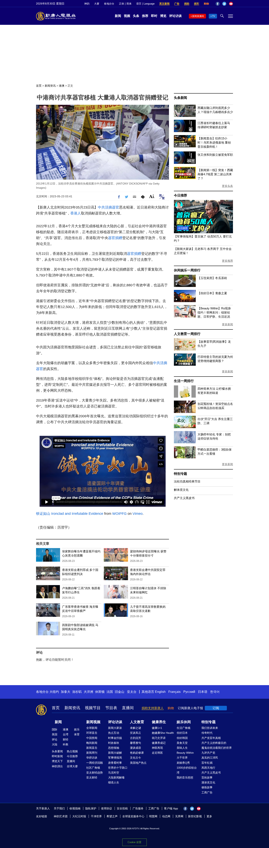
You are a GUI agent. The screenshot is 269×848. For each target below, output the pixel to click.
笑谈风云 (135, 732)
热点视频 (72, 751)
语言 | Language (145, 3)
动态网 (166, 816)
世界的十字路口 (117, 767)
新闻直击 (91, 747)
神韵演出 (57, 766)
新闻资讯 (50, 85)
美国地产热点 (138, 762)
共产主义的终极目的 (213, 742)
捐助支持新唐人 (153, 708)
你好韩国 (182, 737)
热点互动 (113, 732)
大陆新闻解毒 (116, 777)
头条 (136, 16)
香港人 (75, 213)
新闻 (118, 16)
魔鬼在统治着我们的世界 (216, 747)
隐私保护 (90, 808)
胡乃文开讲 (159, 737)
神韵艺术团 (61, 816)
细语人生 (113, 782)
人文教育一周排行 (187, 334)
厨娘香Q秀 (183, 762)
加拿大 (65, 691)
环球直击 (91, 732)
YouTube (231, 4)
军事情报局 (115, 757)
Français (174, 691)
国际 (54, 729)
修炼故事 (206, 787)
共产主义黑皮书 (184, 498)
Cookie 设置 (134, 842)
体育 (77, 734)
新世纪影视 (195, 816)
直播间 (128, 708)
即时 (154, 16)
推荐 (145, 16)
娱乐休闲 (184, 722)
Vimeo (138, 514)
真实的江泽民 (209, 757)
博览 (163, 16)
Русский (189, 691)
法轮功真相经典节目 (187, 481)
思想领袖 (113, 747)
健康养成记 (159, 742)
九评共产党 (208, 752)
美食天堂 (182, 742)
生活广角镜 (183, 727)
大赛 (96, 3)
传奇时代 (206, 732)
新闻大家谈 (115, 727)
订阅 (216, 708)
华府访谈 (91, 757)
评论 (54, 739)
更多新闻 (227, 324)
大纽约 (54, 691)
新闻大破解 (115, 752)
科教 (65, 744)
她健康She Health (163, 732)
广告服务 (138, 808)
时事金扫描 (115, 737)
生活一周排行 (184, 381)
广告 (176, 3)
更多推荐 (227, 260)
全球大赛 (72, 766)
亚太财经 (91, 777)
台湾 (65, 734)
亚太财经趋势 (94, 772)
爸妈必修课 (137, 752)
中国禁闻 (91, 737)
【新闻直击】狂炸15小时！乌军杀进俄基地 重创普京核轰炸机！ (214, 142)
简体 (129, 3)
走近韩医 (157, 752)
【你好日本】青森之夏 (212, 293)
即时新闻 (57, 756)
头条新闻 (180, 98)
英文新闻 (164, 3)
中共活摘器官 (108, 207)
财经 (65, 739)
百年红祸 (206, 762)
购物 (206, 3)
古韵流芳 (135, 737)
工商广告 (206, 792)
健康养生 (159, 722)
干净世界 (96, 816)
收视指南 (75, 808)
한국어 (215, 691)
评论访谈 (175, 16)
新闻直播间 (198, 16)
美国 (54, 734)
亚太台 (131, 691)
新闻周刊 (91, 752)
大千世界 (182, 757)
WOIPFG (119, 514)
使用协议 (106, 808)
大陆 (54, 744)
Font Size (152, 196)
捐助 (186, 3)
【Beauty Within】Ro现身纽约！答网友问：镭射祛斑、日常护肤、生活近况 (214, 312)
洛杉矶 (77, 691)
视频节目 (93, 708)
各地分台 (109, 3)
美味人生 (182, 747)
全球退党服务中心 (133, 816)
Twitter (224, 4)
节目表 (111, 708)
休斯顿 (100, 691)
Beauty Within (185, 752)
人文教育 (137, 722)
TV (213, 16)
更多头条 (227, 185)
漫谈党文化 (208, 782)
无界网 (179, 816)
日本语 (202, 691)
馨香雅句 (135, 742)
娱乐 (77, 729)
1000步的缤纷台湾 (187, 770)
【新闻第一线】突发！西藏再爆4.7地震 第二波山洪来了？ (215, 174)
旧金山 (119, 691)
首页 (39, 85)
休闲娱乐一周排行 (187, 270)
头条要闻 (57, 751)
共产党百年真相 (211, 737)
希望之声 (112, 816)
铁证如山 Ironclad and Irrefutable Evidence (69, 514)
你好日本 (182, 732)
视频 (127, 16)
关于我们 (59, 808)
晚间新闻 (91, 742)
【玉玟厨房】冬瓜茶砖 (212, 278)
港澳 (61, 85)
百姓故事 (206, 777)
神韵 (86, 3)
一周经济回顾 (94, 762)
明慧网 (153, 816)
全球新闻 (91, 727)
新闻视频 (93, 722)
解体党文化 (181, 489)
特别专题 (180, 474)
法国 (110, 691)
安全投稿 (122, 808)
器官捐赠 (115, 238)
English (160, 691)
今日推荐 (180, 195)
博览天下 (57, 761)
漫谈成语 (135, 747)
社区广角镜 (93, 767)
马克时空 (113, 772)
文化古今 (135, 757)
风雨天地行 (208, 767)
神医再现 (157, 747)
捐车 (196, 3)
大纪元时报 (79, 816)
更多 (209, 816)
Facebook (218, 4)
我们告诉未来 (209, 727)
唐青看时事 (115, 762)
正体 (121, 3)
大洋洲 (88, 691)
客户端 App (171, 808)
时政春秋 (113, 742)
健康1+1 (157, 727)
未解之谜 (135, 727)
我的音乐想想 (185, 777)
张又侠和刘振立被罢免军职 (215, 154)
